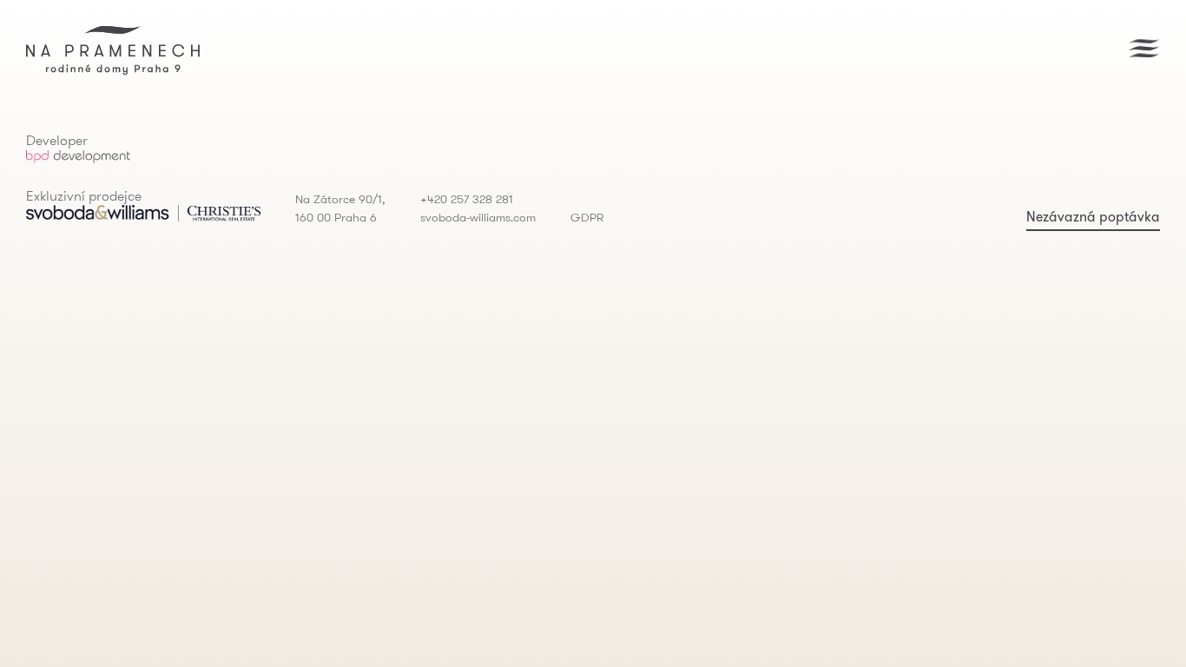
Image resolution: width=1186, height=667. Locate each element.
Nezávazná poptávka (1093, 216)
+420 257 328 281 (466, 199)
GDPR (586, 217)
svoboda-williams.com (478, 217)
